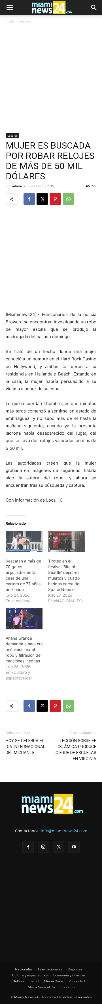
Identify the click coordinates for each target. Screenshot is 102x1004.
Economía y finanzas (69, 975)
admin (17, 186)
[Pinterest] (55, 199)
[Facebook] (29, 199)
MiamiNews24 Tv (41, 987)
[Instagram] (43, 847)
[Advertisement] (51, 79)
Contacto (67, 987)
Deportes (75, 969)
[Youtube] (74, 847)
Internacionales (50, 969)
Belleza (18, 981)
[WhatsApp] (68, 199)
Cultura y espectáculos (30, 975)
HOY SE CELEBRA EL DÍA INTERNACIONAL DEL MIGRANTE (25, 746)
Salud (34, 981)
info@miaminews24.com (64, 830)
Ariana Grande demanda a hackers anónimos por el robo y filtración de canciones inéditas (24, 649)
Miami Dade (53, 981)
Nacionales (24, 969)
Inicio (10, 21)
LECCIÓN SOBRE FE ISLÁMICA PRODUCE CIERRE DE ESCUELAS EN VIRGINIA (76, 749)
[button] (10, 7)
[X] (42, 199)
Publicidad (77, 981)
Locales (25, 21)
